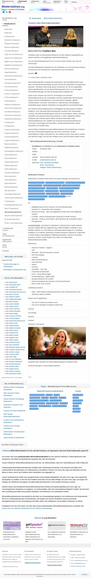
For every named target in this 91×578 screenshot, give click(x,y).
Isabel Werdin (14, 325)
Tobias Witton (13, 340)
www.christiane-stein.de (48, 157)
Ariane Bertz (13, 330)
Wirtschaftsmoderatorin (53, 18)
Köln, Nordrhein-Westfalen (49, 163)
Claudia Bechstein (15, 289)
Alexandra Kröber (15, 373)
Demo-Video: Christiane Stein (41, 77)
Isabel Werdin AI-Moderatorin (14, 438)
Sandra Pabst (14, 366)
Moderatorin (36, 18)
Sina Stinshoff (14, 345)
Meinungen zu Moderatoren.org (15, 270)
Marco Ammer (14, 294)
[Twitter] (7, 12)
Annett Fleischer (15, 364)
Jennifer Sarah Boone (17, 349)
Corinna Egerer (14, 318)
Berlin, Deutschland (47, 165)
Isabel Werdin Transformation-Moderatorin (14, 433)
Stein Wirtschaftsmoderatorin (44, 23)
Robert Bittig (13, 313)
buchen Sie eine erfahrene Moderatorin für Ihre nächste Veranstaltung (26, 508)
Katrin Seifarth (14, 304)
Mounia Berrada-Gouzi (17, 321)
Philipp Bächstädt (15, 299)
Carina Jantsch (14, 309)
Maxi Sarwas (13, 301)
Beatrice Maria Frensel (17, 347)
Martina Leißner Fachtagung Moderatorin (14, 388)
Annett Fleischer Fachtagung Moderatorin (14, 400)
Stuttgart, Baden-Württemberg (50, 167)
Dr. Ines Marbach (15, 359)
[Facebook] (4, 12)
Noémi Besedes (14, 311)
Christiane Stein (14, 285)
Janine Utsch (13, 306)
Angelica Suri (13, 337)
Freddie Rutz (13, 333)
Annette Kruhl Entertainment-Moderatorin (14, 421)
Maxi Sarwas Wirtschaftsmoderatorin (12, 415)
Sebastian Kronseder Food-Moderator (13, 406)
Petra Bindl (13, 282)
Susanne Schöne (15, 316)
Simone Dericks (14, 371)
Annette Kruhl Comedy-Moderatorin (12, 427)
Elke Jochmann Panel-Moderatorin (12, 394)
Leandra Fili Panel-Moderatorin (15, 411)
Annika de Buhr (14, 342)
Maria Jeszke (13, 335)
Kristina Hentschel (15, 361)
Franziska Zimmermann (17, 292)
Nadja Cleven (14, 369)
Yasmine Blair (14, 354)
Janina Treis (13, 323)
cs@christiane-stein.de (48, 160)
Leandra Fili (13, 287)
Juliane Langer (14, 352)
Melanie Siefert (14, 297)
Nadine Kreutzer (15, 328)
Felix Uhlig (12, 357)
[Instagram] (10, 12)
